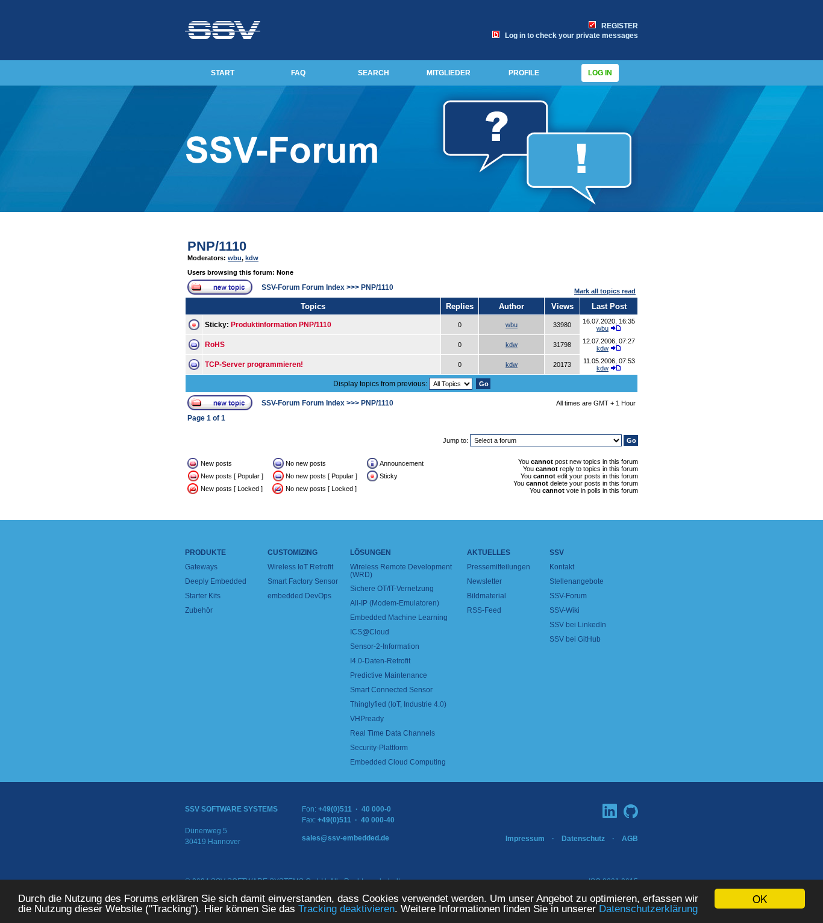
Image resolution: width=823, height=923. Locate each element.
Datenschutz (583, 838)
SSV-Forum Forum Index (303, 287)
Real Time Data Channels (392, 733)
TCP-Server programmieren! (254, 364)
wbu (235, 257)
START (222, 73)
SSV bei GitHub (575, 639)
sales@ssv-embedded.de (345, 838)
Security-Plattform (379, 747)
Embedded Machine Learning (399, 617)
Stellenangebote (576, 581)
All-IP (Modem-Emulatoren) (394, 603)
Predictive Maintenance (388, 675)
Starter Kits (203, 596)
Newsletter (484, 581)
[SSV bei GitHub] (631, 811)
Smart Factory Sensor (303, 581)
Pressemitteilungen (498, 567)
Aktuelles (488, 552)
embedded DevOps (299, 596)
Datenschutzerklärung (648, 909)
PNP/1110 (216, 246)
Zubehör (199, 610)
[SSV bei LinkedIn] (609, 811)
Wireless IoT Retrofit (300, 567)
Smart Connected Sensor (391, 690)
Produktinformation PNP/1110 (281, 325)
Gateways (201, 567)
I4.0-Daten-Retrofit (380, 661)
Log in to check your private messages (569, 35)
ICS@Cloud (369, 632)
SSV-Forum (568, 596)
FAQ (298, 73)
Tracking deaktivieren (346, 909)
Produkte (205, 552)
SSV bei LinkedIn (577, 625)
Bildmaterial (486, 596)
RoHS (215, 344)
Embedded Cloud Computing (398, 762)
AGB (630, 838)
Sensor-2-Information (384, 646)
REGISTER (618, 26)
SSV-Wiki (564, 610)
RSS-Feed (484, 610)
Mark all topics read (605, 291)
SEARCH (373, 73)
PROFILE (524, 73)
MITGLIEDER (449, 73)
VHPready (367, 719)
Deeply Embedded (215, 581)
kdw (251, 257)
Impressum (525, 838)
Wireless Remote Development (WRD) (401, 571)
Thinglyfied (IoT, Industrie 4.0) (398, 704)
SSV (556, 552)
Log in (600, 73)
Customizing (293, 552)
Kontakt (561, 567)
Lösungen (370, 552)
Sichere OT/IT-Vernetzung (392, 588)
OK (760, 898)
